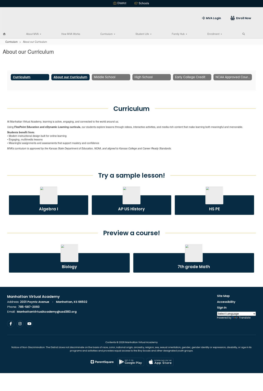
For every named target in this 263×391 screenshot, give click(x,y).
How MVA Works (70, 34)
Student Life (142, 34)
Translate (245, 317)
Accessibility (226, 302)
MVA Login (213, 18)
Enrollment (213, 34)
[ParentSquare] (102, 362)
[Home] (4, 33)
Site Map (223, 296)
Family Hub (178, 34)
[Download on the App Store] (160, 362)
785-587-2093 (29, 307)
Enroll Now (243, 18)
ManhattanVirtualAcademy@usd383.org (47, 312)
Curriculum (106, 34)
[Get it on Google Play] (130, 362)
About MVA (32, 34)
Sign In (222, 308)
